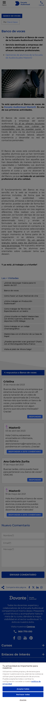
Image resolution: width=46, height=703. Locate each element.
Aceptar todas (23, 689)
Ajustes (23, 700)
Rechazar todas (23, 694)
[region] (23, 682)
